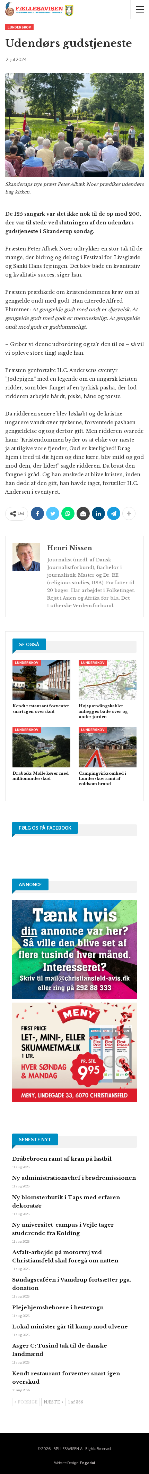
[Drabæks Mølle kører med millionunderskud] (41, 747)
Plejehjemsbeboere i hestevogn (58, 1307)
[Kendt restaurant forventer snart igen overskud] (41, 680)
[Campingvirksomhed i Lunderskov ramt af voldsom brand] (108, 747)
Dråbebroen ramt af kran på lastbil (62, 1158)
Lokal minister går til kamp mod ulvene (70, 1326)
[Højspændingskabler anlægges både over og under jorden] (108, 680)
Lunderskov (19, 27)
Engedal (87, 1463)
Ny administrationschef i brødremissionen (74, 1178)
